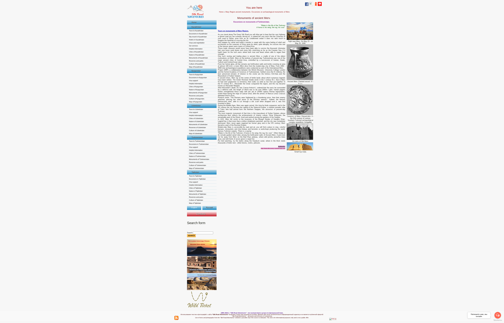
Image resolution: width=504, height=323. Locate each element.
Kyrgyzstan (196, 71)
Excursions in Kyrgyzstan (198, 78)
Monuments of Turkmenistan (199, 159)
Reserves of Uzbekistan (197, 127)
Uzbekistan (196, 106)
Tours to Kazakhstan (196, 31)
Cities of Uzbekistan (196, 118)
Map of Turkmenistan (196, 168)
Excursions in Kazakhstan (198, 34)
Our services (193, 46)
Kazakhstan (196, 27)
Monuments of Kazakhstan (198, 58)
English (194, 208)
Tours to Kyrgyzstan (196, 75)
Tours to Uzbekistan (196, 109)
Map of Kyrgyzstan (195, 102)
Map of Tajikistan (195, 203)
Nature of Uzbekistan (196, 121)
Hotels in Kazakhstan (196, 40)
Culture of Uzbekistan (196, 130)
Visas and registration (196, 43)
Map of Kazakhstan (196, 67)
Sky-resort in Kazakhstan (198, 37)
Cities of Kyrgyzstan (196, 87)
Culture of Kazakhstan (197, 64)
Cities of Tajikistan (195, 188)
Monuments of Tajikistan (197, 194)
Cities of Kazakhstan (196, 52)
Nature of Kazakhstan (196, 55)
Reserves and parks (196, 61)
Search (190, 233)
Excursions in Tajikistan (197, 179)
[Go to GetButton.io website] (498, 320)
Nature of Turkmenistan (197, 156)
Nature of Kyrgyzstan (196, 90)
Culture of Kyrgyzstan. (197, 99)
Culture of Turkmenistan (197, 165)
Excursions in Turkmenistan (199, 144)
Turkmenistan (197, 137)
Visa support (193, 81)
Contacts (201, 213)
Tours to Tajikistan (195, 176)
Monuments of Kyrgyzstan (198, 93)
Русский (209, 208)
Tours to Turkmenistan (197, 141)
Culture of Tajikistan (196, 200)
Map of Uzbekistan (195, 134)
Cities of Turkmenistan (197, 153)
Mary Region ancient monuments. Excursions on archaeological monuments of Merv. (257, 12)
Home (194, 22)
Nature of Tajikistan (196, 191)
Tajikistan (195, 172)
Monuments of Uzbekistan (198, 124)
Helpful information (196, 49)
